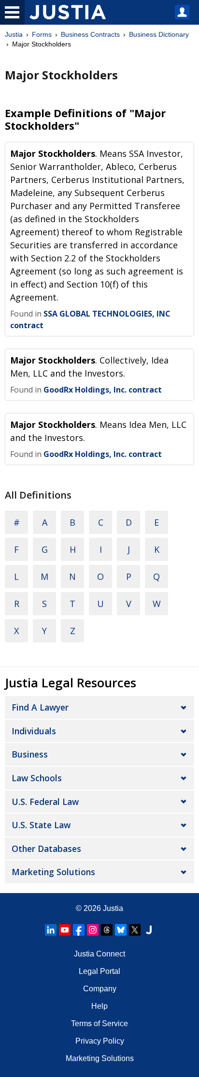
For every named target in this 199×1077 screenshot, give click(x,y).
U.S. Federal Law (45, 801)
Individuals (34, 731)
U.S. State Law (41, 825)
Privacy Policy (99, 1041)
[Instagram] (93, 930)
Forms (42, 34)
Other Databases (46, 848)
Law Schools (37, 778)
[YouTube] (65, 930)
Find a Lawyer (40, 707)
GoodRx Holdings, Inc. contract (102, 389)
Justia (14, 34)
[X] (135, 930)
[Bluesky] (121, 930)
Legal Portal (99, 971)
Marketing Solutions (53, 872)
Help (99, 1006)
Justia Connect (99, 954)
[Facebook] (79, 930)
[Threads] (107, 930)
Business (30, 754)
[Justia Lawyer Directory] (149, 930)
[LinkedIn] (51, 930)
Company (99, 989)
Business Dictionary (159, 34)
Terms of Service (99, 1023)
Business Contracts (90, 34)
